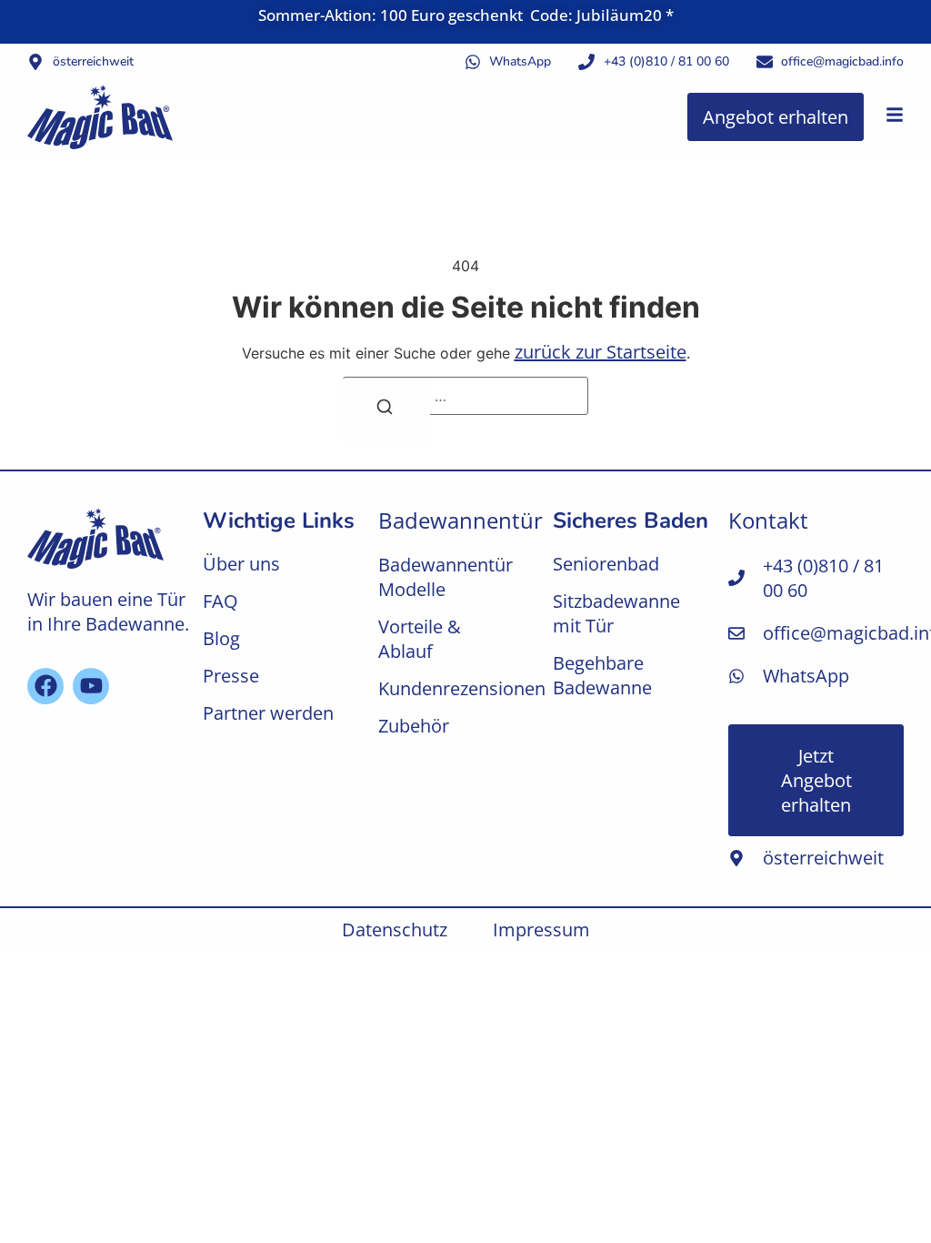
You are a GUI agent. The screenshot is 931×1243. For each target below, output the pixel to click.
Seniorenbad (606, 563)
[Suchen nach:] (465, 396)
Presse (231, 675)
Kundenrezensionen (457, 688)
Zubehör (413, 725)
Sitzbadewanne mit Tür (616, 613)
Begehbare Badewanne (602, 675)
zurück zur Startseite (600, 351)
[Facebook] (45, 686)
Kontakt (768, 520)
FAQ (220, 601)
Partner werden (268, 713)
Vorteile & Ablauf (419, 638)
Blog (221, 638)
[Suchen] (384, 410)
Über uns (241, 563)
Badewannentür (460, 520)
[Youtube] (91, 686)
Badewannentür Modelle (445, 576)
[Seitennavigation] (895, 115)
